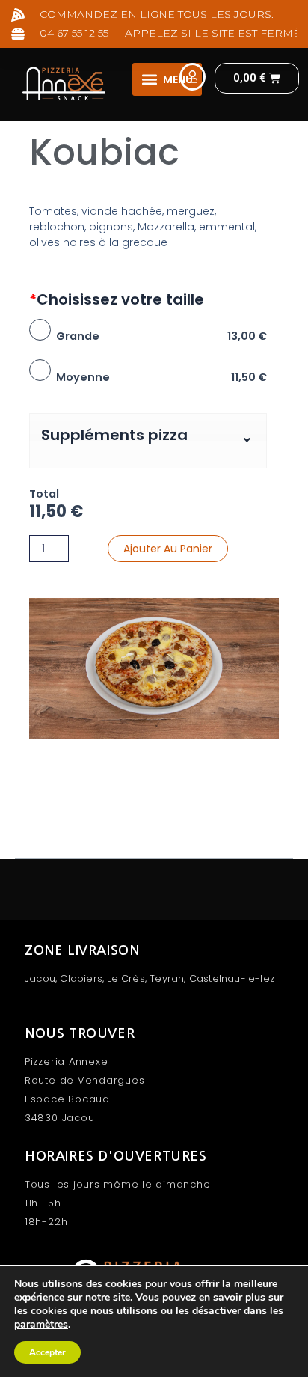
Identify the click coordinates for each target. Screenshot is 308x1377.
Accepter (47, 1352)
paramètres (41, 1324)
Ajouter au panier (167, 548)
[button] (167, 79)
